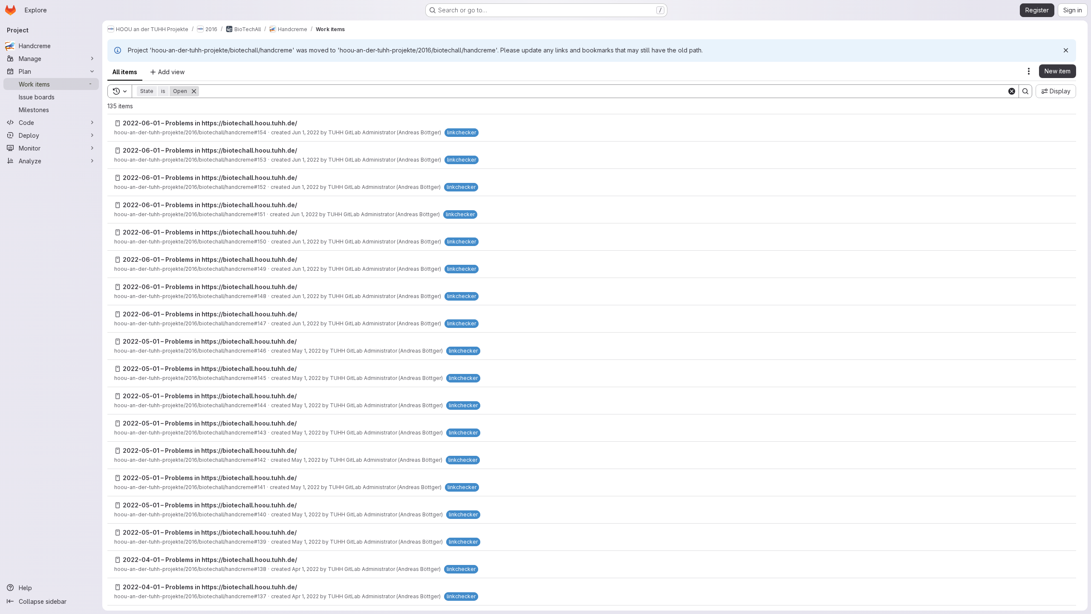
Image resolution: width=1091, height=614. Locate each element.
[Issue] (117, 123)
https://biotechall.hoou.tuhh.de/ (249, 123)
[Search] (1025, 91)
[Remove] (194, 91)
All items (125, 71)
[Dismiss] (1066, 50)
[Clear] (1012, 91)
